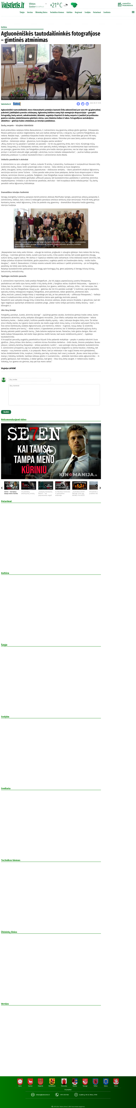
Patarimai (97, 12)
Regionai (78, 12)
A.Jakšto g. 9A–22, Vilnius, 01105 (88, 1095)
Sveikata (106, 12)
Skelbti (6, 412)
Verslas (30, 12)
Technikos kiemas (57, 12)
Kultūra (69, 12)
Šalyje (22, 12)
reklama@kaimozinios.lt (43, 1095)
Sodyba (88, 12)
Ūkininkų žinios (41, 12)
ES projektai (68, 1089)
